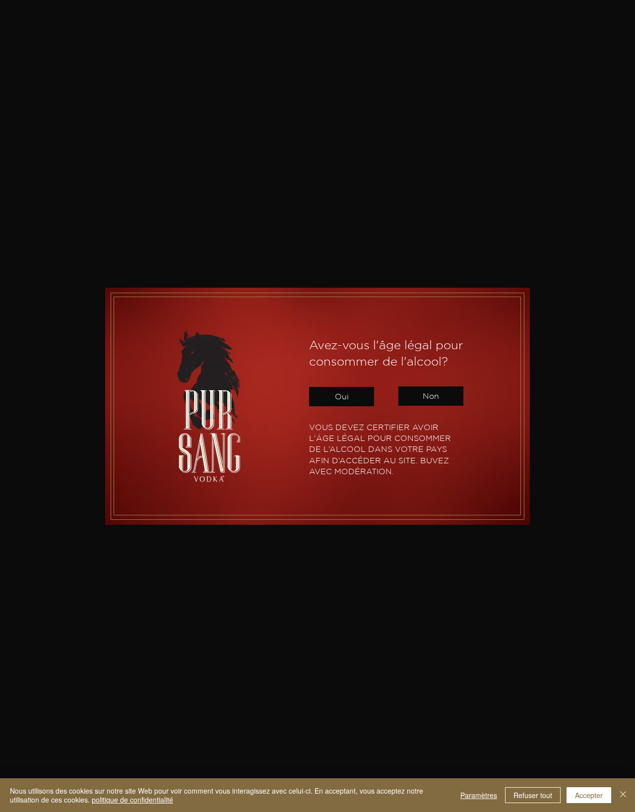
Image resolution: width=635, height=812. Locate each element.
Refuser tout (532, 795)
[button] (341, 396)
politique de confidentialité (132, 800)
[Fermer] (623, 795)
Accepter (589, 795)
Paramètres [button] (478, 795)
